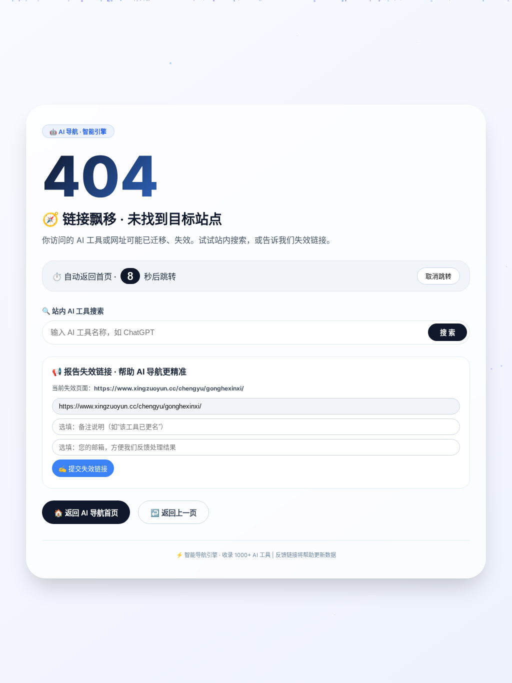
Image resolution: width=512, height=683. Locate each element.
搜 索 (447, 332)
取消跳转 (439, 276)
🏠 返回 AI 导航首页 (86, 512)
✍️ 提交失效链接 (83, 468)
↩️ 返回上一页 (173, 512)
